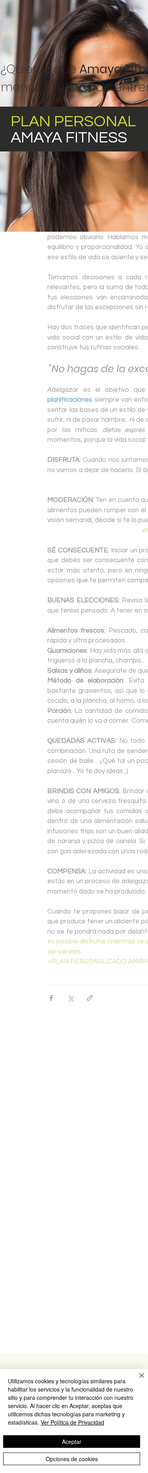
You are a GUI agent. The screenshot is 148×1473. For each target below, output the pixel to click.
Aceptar (71, 1441)
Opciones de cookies (72, 1459)
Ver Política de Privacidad (72, 1422)
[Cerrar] (136, 1380)
